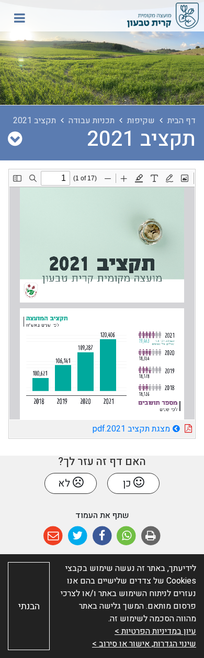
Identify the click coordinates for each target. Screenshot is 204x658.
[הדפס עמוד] (151, 536)
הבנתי (29, 606)
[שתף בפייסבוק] (102, 536)
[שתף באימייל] (53, 536)
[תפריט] (19, 17)
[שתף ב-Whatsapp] (126, 536)
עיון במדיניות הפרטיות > (155, 631)
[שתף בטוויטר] (77, 536)
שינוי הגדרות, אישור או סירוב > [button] (144, 644)
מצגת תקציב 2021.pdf (101, 427)
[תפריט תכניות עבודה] (15, 139)
